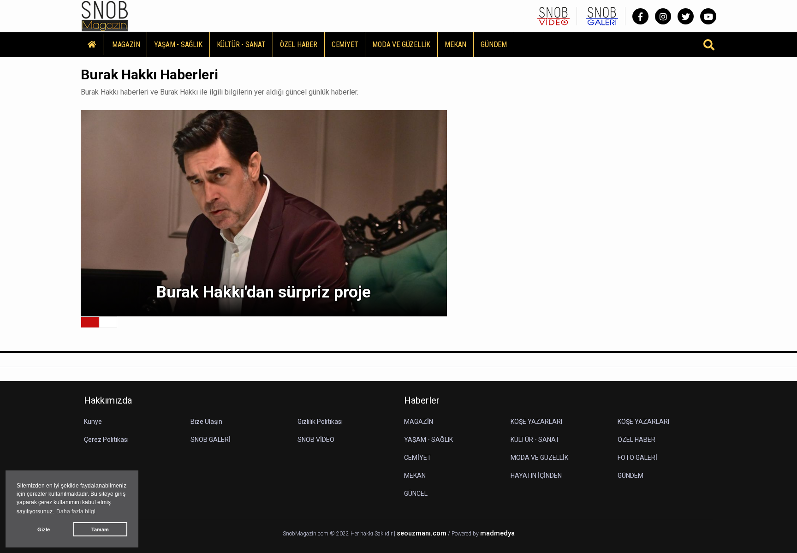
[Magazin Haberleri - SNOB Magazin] (105, 15)
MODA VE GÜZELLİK (401, 44)
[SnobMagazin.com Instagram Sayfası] (663, 16)
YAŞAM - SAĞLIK (178, 44)
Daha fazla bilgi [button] (75, 511)
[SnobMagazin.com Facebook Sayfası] (640, 16)
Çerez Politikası (106, 439)
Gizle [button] (43, 529)
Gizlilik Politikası (320, 421)
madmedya (497, 533)
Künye (93, 421)
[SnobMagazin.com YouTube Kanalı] (708, 16)
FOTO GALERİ (637, 457)
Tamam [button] (100, 529)
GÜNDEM (494, 44)
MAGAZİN (126, 44)
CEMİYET (345, 44)
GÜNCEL (416, 493)
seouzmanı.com (421, 533)
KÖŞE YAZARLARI (536, 421)
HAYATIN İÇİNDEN (536, 475)
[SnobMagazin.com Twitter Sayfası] (686, 16)
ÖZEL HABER (298, 44)
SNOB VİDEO (315, 439)
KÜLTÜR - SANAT (241, 44)
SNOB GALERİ (210, 439)
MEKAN (455, 44)
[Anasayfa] (92, 44)
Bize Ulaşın (206, 421)
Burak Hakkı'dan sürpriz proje (263, 292)
